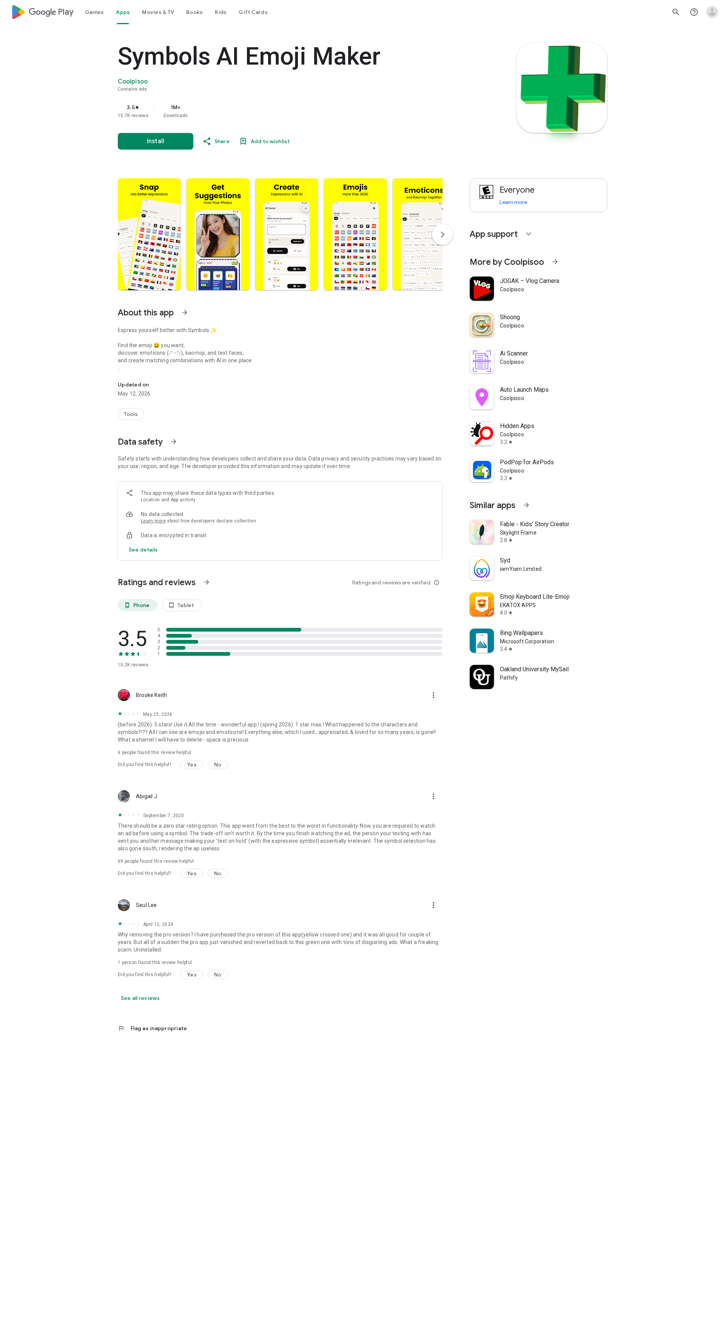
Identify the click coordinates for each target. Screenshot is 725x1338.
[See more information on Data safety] (174, 442)
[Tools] (131, 414)
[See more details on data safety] (143, 550)
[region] (269, 111)
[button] (149, 234)
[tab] (94, 12)
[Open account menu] (712, 12)
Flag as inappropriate (152, 1028)
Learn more (153, 521)
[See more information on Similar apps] (526, 505)
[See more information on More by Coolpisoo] (555, 262)
